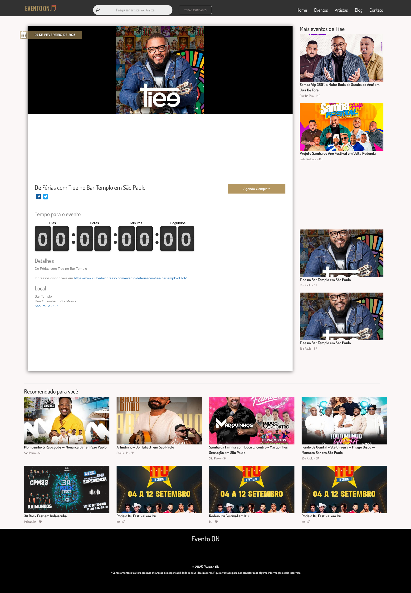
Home (302, 10)
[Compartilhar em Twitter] (45, 199)
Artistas (341, 10)
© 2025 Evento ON (206, 566)
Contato (376, 10)
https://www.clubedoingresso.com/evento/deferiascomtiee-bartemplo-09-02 (130, 278)
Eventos (321, 10)
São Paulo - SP (46, 306)
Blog (358, 10)
